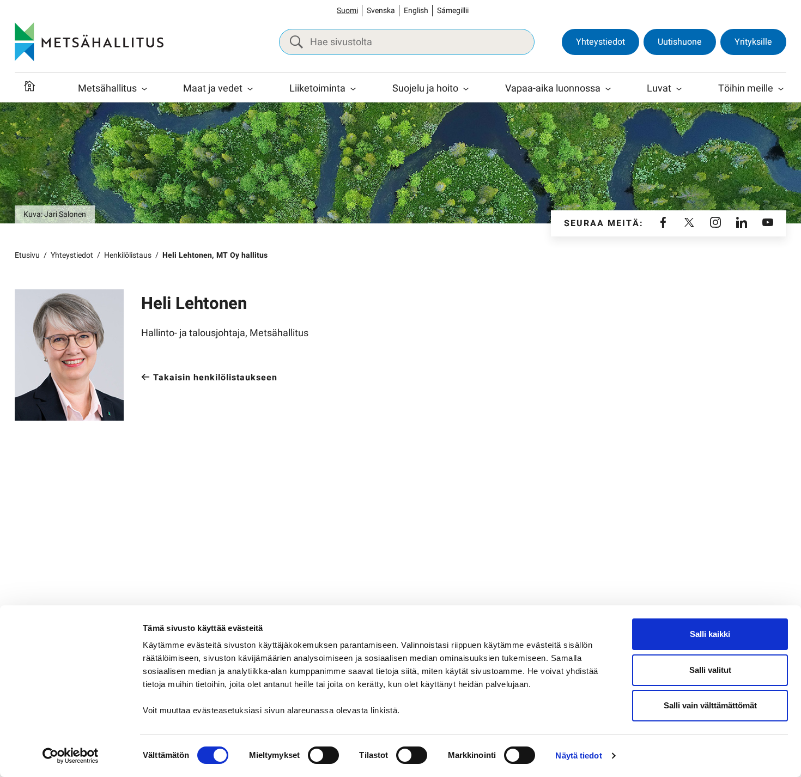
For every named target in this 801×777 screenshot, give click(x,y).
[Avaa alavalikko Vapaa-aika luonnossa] (608, 88)
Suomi (347, 10)
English (416, 10)
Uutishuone (680, 41)
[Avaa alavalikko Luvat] (678, 88)
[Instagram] (715, 223)
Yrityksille (753, 41)
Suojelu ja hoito (425, 88)
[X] (689, 223)
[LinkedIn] (742, 223)
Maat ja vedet (212, 88)
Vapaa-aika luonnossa (552, 88)
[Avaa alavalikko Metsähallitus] (144, 88)
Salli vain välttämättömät (710, 705)
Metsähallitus (107, 88)
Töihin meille (745, 88)
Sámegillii (453, 10)
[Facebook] (663, 223)
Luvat (659, 88)
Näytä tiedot (578, 755)
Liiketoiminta (317, 88)
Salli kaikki (710, 634)
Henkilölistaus (127, 255)
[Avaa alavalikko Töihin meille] (780, 88)
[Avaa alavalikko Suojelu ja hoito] (465, 88)
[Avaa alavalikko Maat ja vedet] (250, 88)
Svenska (381, 10)
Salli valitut (710, 670)
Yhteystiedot (600, 41)
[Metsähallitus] (89, 41)
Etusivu (27, 255)
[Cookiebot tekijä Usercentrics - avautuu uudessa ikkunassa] (70, 756)
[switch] (323, 755)
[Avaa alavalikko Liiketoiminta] (353, 88)
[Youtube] (768, 223)
